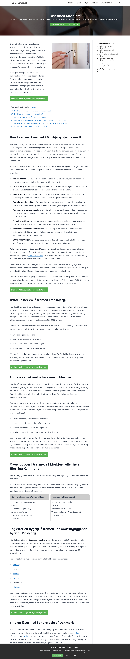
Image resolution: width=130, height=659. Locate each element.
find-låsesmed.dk (35, 255)
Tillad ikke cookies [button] (71, 655)
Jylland (79, 3)
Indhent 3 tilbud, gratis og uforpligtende (65, 24)
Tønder (16, 573)
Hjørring (16, 564)
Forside (71, 3)
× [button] (128, 645)
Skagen (16, 578)
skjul (33, 107)
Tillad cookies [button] (57, 655)
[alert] (65, 651)
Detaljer (84, 652)
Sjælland (94, 3)
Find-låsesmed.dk (18, 2)
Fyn (86, 3)
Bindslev (16, 587)
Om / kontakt (106, 3)
